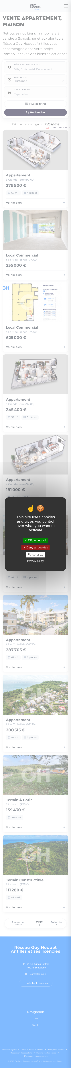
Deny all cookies (37, 547)
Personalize (35, 554)
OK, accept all (36, 540)
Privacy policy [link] (35, 560)
